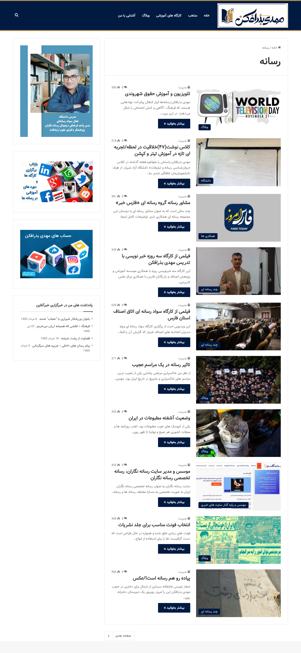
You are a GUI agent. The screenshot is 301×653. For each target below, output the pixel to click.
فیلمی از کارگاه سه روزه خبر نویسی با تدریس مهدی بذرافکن (156, 259)
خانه (207, 15)
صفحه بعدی (123, 635)
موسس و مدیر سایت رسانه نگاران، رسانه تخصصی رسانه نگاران (152, 475)
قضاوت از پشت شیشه (75, 338)
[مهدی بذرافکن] (253, 15)
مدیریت (182, 87)
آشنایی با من (126, 15)
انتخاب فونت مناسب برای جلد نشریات (154, 525)
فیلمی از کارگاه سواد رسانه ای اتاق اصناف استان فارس (151, 315)
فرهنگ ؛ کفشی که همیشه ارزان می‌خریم (63, 326)
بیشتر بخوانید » (174, 123)
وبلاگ (146, 15)
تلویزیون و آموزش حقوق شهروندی (157, 93)
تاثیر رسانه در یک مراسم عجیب (161, 364)
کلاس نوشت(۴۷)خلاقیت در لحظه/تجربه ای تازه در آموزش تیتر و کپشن (152, 150)
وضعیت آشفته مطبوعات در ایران (159, 418)
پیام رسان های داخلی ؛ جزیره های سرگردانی (61, 345)
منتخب (192, 15)
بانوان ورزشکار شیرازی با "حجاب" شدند (64, 319)
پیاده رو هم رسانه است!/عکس (161, 578)
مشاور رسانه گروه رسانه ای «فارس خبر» (153, 202)
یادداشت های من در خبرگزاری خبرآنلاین (64, 305)
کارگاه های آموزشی (169, 15)
